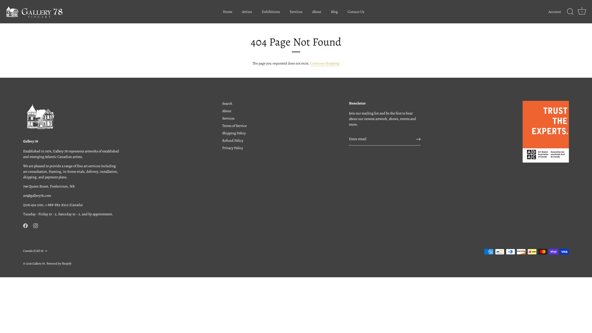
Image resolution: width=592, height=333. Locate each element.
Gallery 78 (38, 263)
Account (555, 11)
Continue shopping (324, 63)
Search (227, 103)
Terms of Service (234, 125)
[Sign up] (418, 139)
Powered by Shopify (58, 263)
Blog (334, 11)
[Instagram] (35, 225)
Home (227, 11)
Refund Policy (232, 140)
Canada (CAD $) (33, 251)
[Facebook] (25, 225)
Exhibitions (271, 11)
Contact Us (356, 11)
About (316, 11)
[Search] (570, 12)
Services (296, 11)
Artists (247, 11)
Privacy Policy (232, 148)
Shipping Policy (234, 133)
